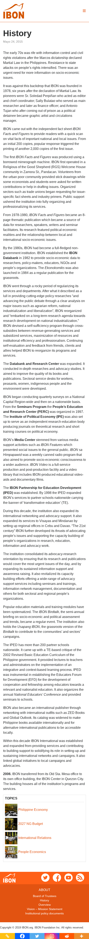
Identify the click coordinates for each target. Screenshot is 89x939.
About (44, 890)
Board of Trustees (44, 896)
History (44, 900)
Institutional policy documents (44, 913)
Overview (44, 904)
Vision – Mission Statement (44, 909)
